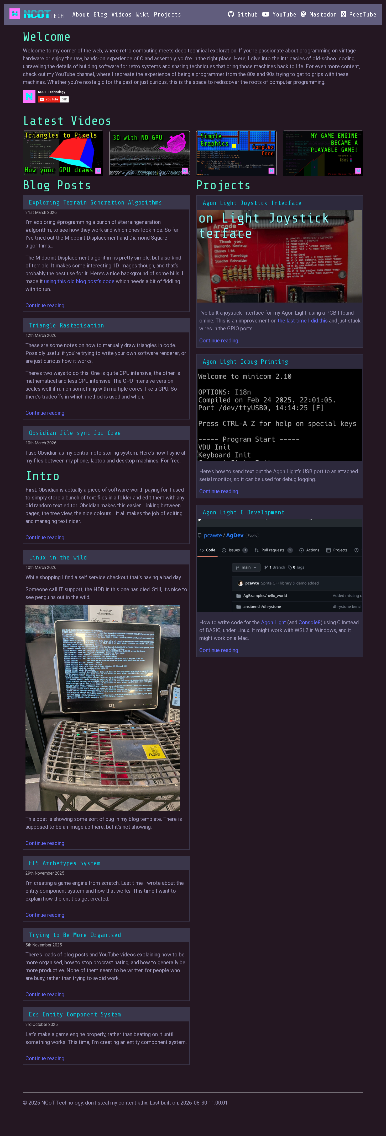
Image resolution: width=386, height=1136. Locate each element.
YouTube (282, 14)
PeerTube (361, 14)
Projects (167, 14)
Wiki (143, 14)
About (80, 14)
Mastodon (321, 14)
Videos (121, 14)
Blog (100, 14)
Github (246, 14)
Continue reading (44, 305)
